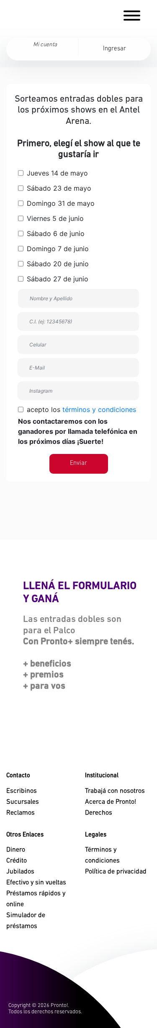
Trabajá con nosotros (115, 791)
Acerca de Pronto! (110, 802)
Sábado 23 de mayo (58, 188)
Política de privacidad (116, 871)
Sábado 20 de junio (57, 264)
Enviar (78, 463)
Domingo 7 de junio (57, 248)
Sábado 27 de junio (56, 279)
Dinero (15, 850)
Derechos (98, 813)
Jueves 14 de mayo (56, 173)
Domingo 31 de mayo (60, 203)
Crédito (16, 861)
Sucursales (22, 802)
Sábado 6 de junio (55, 233)
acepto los (77, 425)
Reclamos (20, 813)
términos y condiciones (99, 409)
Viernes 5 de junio (54, 218)
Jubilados (20, 871)
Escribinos (21, 791)
